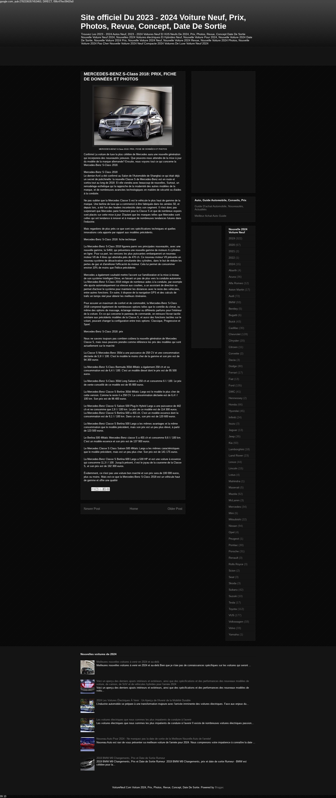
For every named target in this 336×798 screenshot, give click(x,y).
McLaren (234, 500)
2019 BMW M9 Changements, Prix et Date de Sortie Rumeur (130, 758)
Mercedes (235, 506)
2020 (232, 244)
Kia (231, 442)
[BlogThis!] (97, 489)
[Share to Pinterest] (108, 489)
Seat (231, 577)
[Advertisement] (151, 55)
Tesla (232, 602)
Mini (231, 513)
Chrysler (234, 340)
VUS (231, 615)
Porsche (234, 551)
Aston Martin (236, 289)
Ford (231, 385)
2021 (232, 251)
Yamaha (234, 634)
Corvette (234, 353)
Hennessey (235, 398)
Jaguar (233, 430)
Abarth (233, 270)
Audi (231, 296)
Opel (231, 532)
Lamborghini (236, 449)
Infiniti (232, 417)
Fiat (231, 379)
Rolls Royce (236, 564)
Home (134, 508)
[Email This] (93, 489)
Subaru (233, 589)
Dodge (233, 366)
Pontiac (233, 545)
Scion (232, 570)
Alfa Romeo (236, 283)
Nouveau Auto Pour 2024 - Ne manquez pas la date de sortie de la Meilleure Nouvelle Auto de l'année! (153, 738)
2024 (232, 264)
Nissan (233, 525)
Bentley (233, 308)
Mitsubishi (235, 519)
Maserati (234, 487)
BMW (232, 302)
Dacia (232, 359)
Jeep (232, 436)
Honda (233, 404)
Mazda (233, 493)
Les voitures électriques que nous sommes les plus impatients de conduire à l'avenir (143, 719)
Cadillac (233, 327)
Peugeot (234, 538)
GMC (232, 391)
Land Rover (236, 455)
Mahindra (234, 481)
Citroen (233, 347)
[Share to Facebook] (104, 489)
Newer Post (92, 508)
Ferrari (233, 372)
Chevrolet (235, 334)
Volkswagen (236, 621)
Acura (232, 276)
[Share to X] (100, 489)
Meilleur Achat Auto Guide (210, 215)
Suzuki (233, 596)
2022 (232, 257)
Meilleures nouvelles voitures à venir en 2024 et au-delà (127, 661)
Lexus (232, 461)
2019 (232, 238)
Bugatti (233, 315)
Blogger (219, 787)
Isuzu (232, 423)
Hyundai (234, 410)
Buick (232, 321)
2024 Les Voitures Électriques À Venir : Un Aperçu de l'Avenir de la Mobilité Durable (143, 700)
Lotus (232, 474)
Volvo (232, 628)
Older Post (175, 508)
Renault (233, 557)
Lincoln (233, 468)
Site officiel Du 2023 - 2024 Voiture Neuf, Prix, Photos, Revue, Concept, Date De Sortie (163, 21)
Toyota (233, 608)
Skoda (232, 583)
